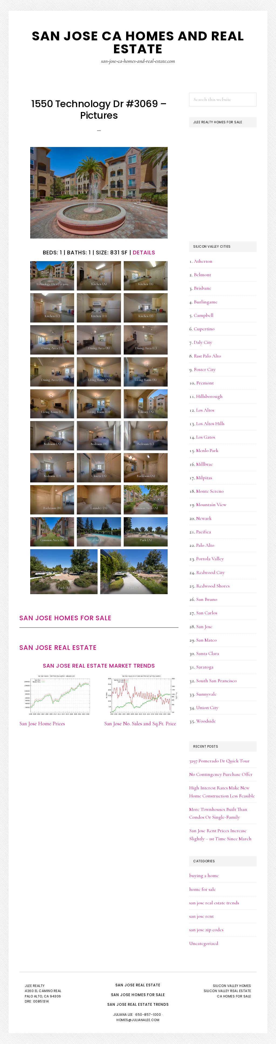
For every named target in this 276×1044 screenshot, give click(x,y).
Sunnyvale (206, 694)
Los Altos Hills (210, 423)
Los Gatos (205, 437)
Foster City (205, 369)
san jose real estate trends (214, 903)
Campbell (203, 315)
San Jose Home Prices (42, 723)
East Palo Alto (207, 356)
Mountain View (211, 504)
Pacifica (203, 532)
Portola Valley (210, 559)
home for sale (202, 889)
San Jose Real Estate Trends (138, 1004)
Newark (204, 518)
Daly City (203, 342)
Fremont (205, 383)
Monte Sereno (210, 491)
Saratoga (204, 667)
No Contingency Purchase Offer (221, 774)
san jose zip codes (206, 930)
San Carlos (206, 613)
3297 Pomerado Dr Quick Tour (219, 761)
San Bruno (206, 599)
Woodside (206, 721)
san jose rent (201, 916)
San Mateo (206, 640)
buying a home (204, 875)
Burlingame (206, 302)
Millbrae (204, 464)
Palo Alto (205, 545)
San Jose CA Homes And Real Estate (138, 42)
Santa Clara (207, 653)
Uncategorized (203, 943)
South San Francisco (216, 681)
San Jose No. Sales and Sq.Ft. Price (140, 723)
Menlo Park (207, 450)
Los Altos (205, 410)
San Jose (204, 626)
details (144, 252)
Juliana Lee (123, 1014)
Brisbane (202, 288)
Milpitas (204, 478)
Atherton (203, 261)
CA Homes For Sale (234, 996)
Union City (207, 707)
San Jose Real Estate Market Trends (99, 666)
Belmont (202, 275)
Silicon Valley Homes (232, 985)
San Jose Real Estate (58, 647)
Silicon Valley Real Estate (227, 991)
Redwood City (210, 572)
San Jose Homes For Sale (65, 618)
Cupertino (204, 329)
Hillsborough (209, 396)
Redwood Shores (213, 586)
